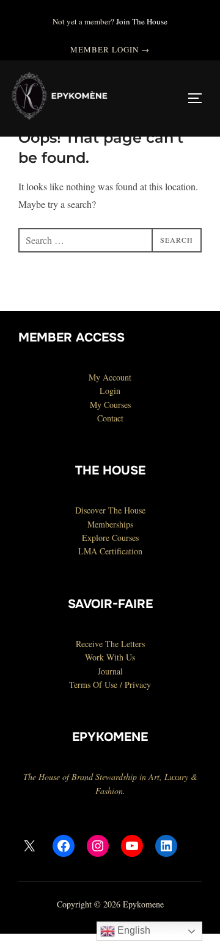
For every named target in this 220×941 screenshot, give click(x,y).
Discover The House (110, 510)
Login (110, 390)
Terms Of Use (93, 684)
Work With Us (110, 657)
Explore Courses (110, 537)
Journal (110, 671)
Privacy (138, 684)
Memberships (110, 524)
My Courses (110, 404)
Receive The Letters (110, 643)
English (132, 930)
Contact (110, 418)
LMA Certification (110, 551)
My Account (110, 377)
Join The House (141, 21)
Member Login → (110, 49)
